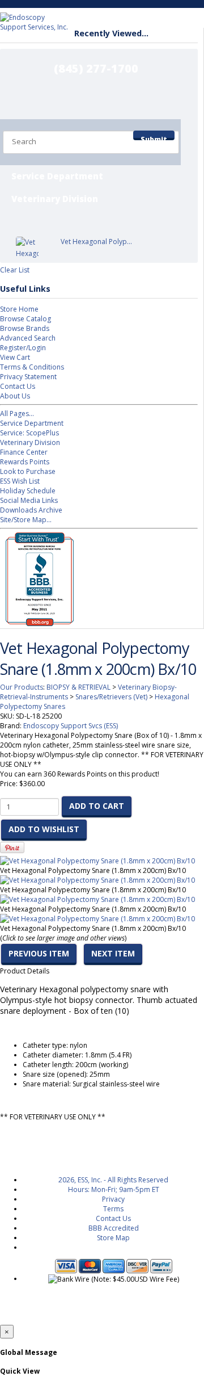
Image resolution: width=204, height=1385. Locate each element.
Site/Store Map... (26, 519)
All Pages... (17, 413)
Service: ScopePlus (29, 433)
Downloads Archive (31, 510)
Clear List (14, 270)
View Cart (15, 357)
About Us (15, 396)
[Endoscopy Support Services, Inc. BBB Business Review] (37, 623)
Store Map (113, 1238)
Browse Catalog (25, 319)
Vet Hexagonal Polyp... (96, 241)
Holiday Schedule (28, 491)
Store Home (19, 309)
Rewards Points (24, 462)
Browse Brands (24, 328)
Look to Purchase (28, 471)
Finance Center (24, 452)
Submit (154, 137)
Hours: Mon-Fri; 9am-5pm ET (113, 1189)
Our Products (21, 687)
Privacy (113, 1199)
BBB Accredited (113, 1228)
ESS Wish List (20, 481)
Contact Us (17, 386)
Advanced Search (28, 338)
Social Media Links (29, 500)
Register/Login (23, 347)
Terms (113, 1209)
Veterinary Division (54, 198)
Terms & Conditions (32, 367)
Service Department (57, 176)
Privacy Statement (28, 376)
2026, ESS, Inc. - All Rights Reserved (113, 1180)
